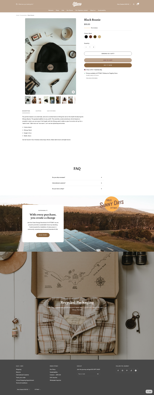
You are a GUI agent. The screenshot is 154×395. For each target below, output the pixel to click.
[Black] (86, 37)
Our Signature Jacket (81, 10)
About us (92, 10)
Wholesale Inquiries (55, 380)
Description (26, 111)
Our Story (53, 369)
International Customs (22, 375)
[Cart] (137, 4)
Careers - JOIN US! (55, 375)
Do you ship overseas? (58, 177)
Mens (57, 10)
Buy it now (108, 65)
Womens (50, 10)
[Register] (97, 374)
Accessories (23, 15)
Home (17, 15)
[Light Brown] (99, 37)
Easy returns (51, 111)
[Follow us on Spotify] (136, 370)
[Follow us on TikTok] (131, 370)
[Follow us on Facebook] (118, 370)
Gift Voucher (53, 377)
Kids (63, 10)
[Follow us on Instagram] (122, 370)
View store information (92, 78)
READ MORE (43, 235)
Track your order (21, 377)
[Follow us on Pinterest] (127, 370)
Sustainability (102, 10)
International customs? (58, 183)
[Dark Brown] (95, 37)
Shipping (18, 369)
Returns (18, 372)
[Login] (133, 4)
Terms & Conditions (21, 383)
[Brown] (91, 37)
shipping (38, 111)
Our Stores (70, 10)
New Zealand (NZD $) (123, 4)
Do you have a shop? (58, 188)
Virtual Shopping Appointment (25, 380)
